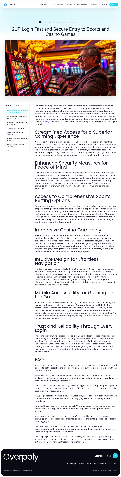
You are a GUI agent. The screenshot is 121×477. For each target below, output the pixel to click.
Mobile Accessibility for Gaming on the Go (17, 139)
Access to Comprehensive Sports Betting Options (17, 123)
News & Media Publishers (74, 22)
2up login (46, 121)
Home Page (71, 463)
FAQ (8, 150)
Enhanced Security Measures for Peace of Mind (17, 117)
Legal (115, 471)
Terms (110, 471)
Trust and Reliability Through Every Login (15, 145)
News (81, 463)
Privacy (103, 471)
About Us (96, 471)
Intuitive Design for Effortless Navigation (15, 133)
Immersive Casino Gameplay (15, 128)
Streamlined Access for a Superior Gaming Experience (17, 111)
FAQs (89, 463)
